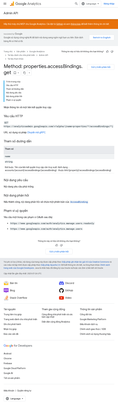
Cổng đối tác (86, 314)
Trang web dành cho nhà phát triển (20, 319)
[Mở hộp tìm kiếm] (76, 4)
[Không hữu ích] (112, 51)
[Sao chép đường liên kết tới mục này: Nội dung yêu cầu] (31, 180)
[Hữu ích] (107, 51)
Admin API (11, 13)
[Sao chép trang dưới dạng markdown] (24, 72)
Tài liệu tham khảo (16, 59)
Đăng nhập (109, 3)
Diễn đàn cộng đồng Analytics (56, 322)
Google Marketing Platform (93, 319)
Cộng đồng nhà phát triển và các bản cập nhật (57, 315)
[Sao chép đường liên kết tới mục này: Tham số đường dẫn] (34, 141)
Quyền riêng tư (24, 390)
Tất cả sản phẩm (12, 378)
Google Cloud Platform (15, 368)
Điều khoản (9, 390)
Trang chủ (8, 51)
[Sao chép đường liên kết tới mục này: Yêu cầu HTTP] (26, 116)
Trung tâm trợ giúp (13, 314)
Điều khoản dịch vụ (89, 324)
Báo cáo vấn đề (11, 334)
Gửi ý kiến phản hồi (100, 67)
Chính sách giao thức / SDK (93, 329)
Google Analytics (37, 51)
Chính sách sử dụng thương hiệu (95, 334)
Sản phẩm (20, 51)
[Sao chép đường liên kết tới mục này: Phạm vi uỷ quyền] (31, 211)
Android (7, 353)
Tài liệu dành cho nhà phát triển (21, 55)
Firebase (8, 363)
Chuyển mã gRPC (36, 132)
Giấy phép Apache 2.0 (50, 265)
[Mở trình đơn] (5, 3)
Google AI (8, 373)
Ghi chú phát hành (12, 324)
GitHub (59, 24)
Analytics (34, 4)
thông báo (76, 24)
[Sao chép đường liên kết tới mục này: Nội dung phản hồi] (32, 196)
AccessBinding (79, 201)
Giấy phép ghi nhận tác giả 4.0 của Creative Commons (85, 262)
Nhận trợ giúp (10, 329)
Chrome (8, 358)
